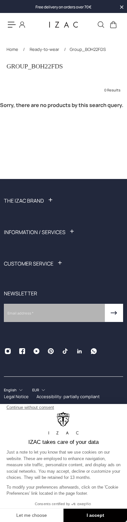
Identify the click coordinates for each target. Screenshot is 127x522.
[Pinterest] (51, 351)
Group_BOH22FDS (88, 49)
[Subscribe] (114, 313)
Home (13, 49)
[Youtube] (36, 351)
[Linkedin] (79, 351)
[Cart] (113, 25)
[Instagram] (8, 351)
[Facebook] (22, 351)
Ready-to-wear (44, 49)
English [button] (10, 389)
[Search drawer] (100, 25)
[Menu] (11, 24)
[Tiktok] (65, 351)
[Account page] (22, 24)
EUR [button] (35, 389)
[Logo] (63, 24)
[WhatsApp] (94, 351)
